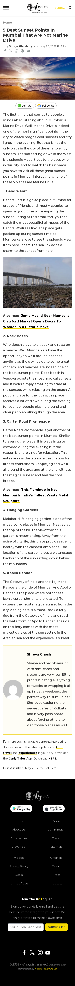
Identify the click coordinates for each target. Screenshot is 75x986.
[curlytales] (38, 800)
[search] (70, 8)
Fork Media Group (46, 968)
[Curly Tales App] (21, 809)
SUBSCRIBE (56, 927)
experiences (27, 753)
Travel (56, 838)
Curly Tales (17, 758)
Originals (56, 857)
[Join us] (25, 106)
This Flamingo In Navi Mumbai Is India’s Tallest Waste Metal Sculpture (35, 495)
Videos (19, 857)
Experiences (18, 838)
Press (56, 875)
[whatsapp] (16, 51)
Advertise (18, 846)
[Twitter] (32, 953)
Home (7, 22)
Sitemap (56, 846)
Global (59, 7)
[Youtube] (47, 952)
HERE (52, 758)
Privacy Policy (18, 866)
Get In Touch (56, 829)
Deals (19, 875)
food (59, 747)
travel (7, 753)
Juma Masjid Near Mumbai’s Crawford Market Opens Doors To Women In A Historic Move (36, 321)
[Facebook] (24, 953)
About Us (18, 829)
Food (56, 821)
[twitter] (10, 51)
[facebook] (5, 51)
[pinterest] (22, 51)
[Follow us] (47, 106)
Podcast (56, 883)
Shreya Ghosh (18, 46)
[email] (28, 51)
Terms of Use (18, 883)
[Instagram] (40, 953)
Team (56, 866)
